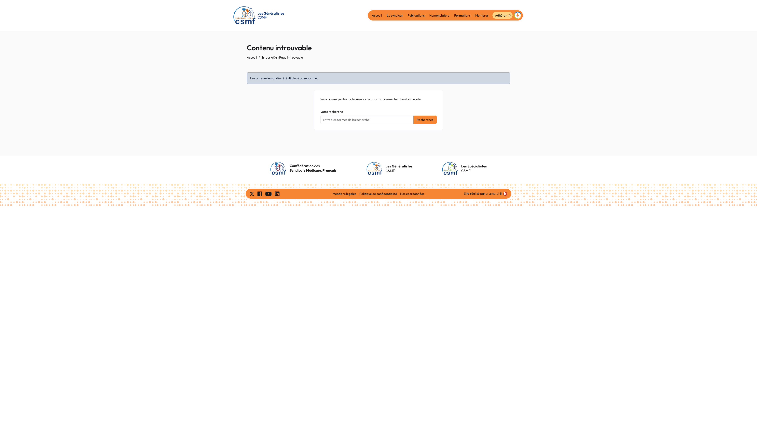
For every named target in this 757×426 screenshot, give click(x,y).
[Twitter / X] (252, 193)
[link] (496, 194)
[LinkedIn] (277, 193)
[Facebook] (259, 193)
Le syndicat (395, 15)
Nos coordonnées (412, 194)
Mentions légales (344, 194)
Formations (462, 15)
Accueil (377, 15)
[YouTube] (268, 193)
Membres (482, 15)
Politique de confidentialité (378, 194)
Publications (416, 15)
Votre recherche (331, 112)
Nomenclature (439, 15)
